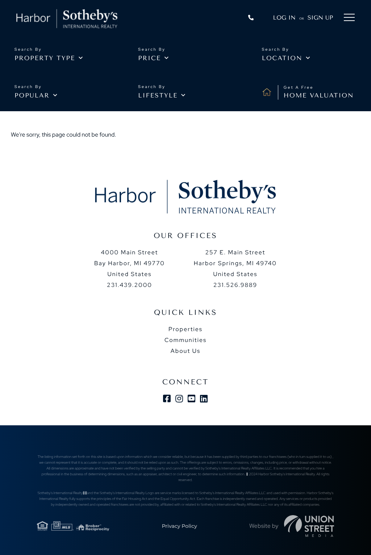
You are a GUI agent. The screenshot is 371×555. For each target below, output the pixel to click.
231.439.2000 (129, 285)
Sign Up (320, 17)
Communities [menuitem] (185, 340)
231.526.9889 (235, 285)
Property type (44, 58)
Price (149, 58)
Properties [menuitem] (185, 329)
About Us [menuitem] (185, 351)
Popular (32, 95)
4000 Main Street (129, 263)
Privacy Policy (179, 526)
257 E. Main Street (235, 263)
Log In (284, 17)
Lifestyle (158, 95)
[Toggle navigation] (349, 19)
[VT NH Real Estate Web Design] (309, 526)
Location (282, 58)
